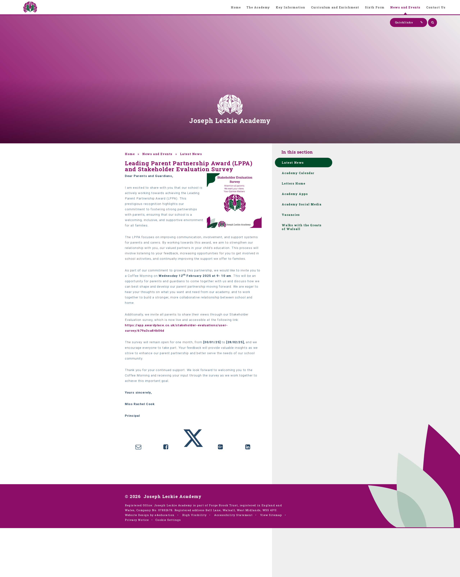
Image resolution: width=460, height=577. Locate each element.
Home (130, 154)
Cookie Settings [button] (168, 520)
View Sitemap (271, 515)
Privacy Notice (137, 520)
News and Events (157, 154)
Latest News (191, 154)
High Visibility (194, 515)
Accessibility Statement (233, 515)
